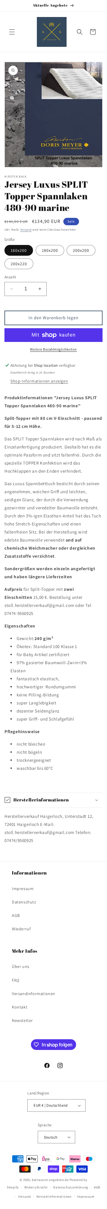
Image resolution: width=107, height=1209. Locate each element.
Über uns (20, 966)
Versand (26, 230)
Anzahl (10, 277)
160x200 (19, 250)
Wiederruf (21, 929)
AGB (16, 915)
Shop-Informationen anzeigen (39, 381)
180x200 (50, 250)
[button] (11, 31)
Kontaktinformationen (54, 1196)
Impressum (23, 888)
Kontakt (19, 1007)
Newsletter (22, 1020)
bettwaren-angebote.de (50, 1180)
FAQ (15, 980)
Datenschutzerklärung (70, 1187)
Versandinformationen (33, 993)
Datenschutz (24, 902)
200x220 (19, 263)
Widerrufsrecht (36, 1187)
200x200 (81, 250)
